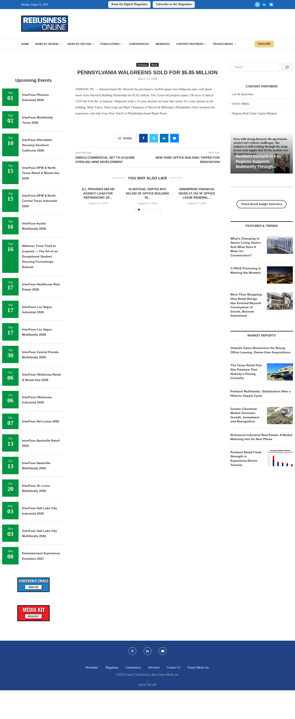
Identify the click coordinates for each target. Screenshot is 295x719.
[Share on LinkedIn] (164, 138)
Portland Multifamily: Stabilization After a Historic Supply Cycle (260, 393)
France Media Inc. (199, 667)
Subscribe (264, 43)
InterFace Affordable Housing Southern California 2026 (37, 145)
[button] (81, 198)
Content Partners (190, 44)
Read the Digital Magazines (129, 4)
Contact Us (173, 667)
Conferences (139, 44)
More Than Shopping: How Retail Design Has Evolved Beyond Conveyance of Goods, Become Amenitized (246, 305)
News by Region (46, 44)
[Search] (287, 67)
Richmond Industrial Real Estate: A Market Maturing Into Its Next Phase (261, 437)
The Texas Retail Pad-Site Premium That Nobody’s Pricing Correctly (246, 371)
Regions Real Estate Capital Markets (254, 113)
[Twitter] (257, 4)
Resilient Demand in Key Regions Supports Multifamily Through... (258, 161)
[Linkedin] (264, 4)
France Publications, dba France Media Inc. (152, 674)
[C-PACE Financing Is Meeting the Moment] (280, 275)
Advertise (154, 667)
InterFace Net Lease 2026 (40, 421)
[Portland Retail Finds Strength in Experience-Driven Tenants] (280, 459)
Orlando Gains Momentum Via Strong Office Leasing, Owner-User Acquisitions (260, 350)
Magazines (112, 667)
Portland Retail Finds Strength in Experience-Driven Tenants (246, 458)
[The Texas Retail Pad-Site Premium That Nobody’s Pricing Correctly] (280, 372)
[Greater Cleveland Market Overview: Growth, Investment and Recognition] (280, 415)
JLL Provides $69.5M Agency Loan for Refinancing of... (97, 193)
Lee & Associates (242, 94)
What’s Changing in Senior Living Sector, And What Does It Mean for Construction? (245, 247)
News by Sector (79, 44)
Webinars (162, 44)
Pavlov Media (240, 103)
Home (25, 44)
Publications (110, 44)
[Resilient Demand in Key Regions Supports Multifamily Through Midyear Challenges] (261, 153)
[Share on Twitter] (153, 138)
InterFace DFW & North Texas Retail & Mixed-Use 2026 (40, 173)
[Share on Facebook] (143, 138)
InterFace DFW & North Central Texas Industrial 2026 (39, 201)
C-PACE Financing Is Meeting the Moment (245, 270)
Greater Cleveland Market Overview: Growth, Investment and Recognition (244, 415)
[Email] (271, 4)
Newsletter (91, 667)
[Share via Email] (174, 138)
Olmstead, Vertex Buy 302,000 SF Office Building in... (147, 193)
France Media (223, 44)
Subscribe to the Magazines (174, 4)
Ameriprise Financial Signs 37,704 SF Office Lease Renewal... (197, 193)
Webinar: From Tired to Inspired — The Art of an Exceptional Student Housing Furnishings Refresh (40, 256)
